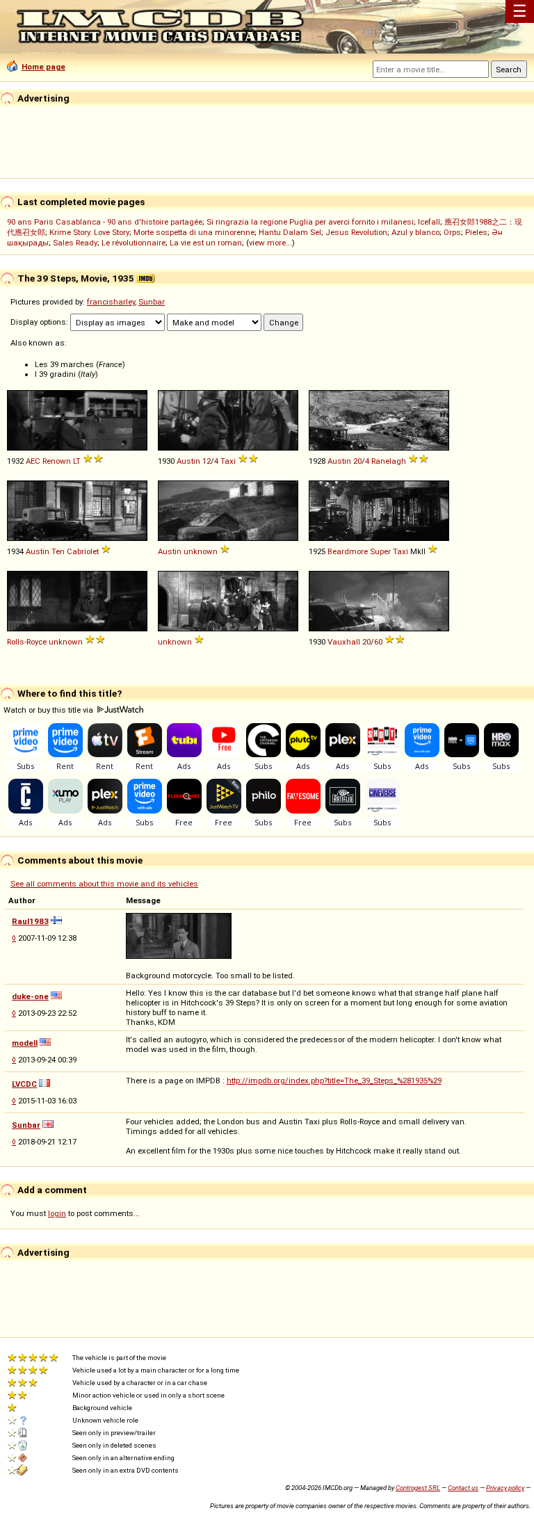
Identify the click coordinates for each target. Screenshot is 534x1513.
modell (25, 1043)
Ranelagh (388, 461)
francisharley (111, 302)
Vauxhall (343, 642)
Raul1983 (30, 921)
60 (378, 642)
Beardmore (347, 551)
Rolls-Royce (27, 642)
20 (357, 461)
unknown (201, 551)
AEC (33, 461)
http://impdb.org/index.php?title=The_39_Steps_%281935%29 (334, 1080)
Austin (188, 461)
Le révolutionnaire (133, 243)
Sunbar (151, 302)
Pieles (476, 232)
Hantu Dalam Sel (290, 232)
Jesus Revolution (356, 232)
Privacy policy (505, 1487)
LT (77, 461)
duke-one (30, 996)
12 (206, 461)
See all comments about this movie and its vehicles (104, 884)
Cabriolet (83, 551)
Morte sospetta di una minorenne (194, 232)
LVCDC (24, 1084)
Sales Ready (75, 243)
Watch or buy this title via (49, 710)
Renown (56, 461)
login (57, 1213)
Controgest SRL (418, 1487)
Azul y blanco (415, 232)
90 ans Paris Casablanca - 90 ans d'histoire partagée (104, 222)
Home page (43, 67)
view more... (270, 243)
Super (380, 551)
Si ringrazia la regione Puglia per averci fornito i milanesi (310, 222)
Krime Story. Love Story (89, 232)
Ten (58, 551)
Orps (452, 232)
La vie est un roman (206, 243)
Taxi (228, 461)
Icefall (429, 222)
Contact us (463, 1487)
